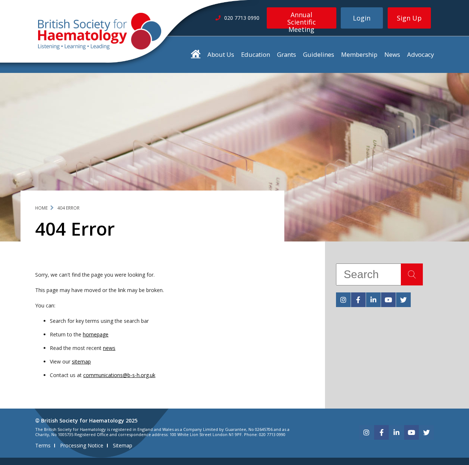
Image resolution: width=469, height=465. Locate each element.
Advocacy (420, 54)
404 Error (68, 208)
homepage (95, 334)
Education (255, 54)
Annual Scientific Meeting (301, 19)
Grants (286, 54)
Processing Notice (81, 445)
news (109, 347)
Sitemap (122, 445)
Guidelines (318, 54)
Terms (43, 445)
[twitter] (403, 299)
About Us (220, 54)
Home (41, 208)
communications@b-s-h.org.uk (119, 375)
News (392, 54)
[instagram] (343, 299)
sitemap (81, 361)
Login (361, 18)
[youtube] (388, 299)
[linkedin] (373, 299)
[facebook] (358, 299)
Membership (359, 54)
